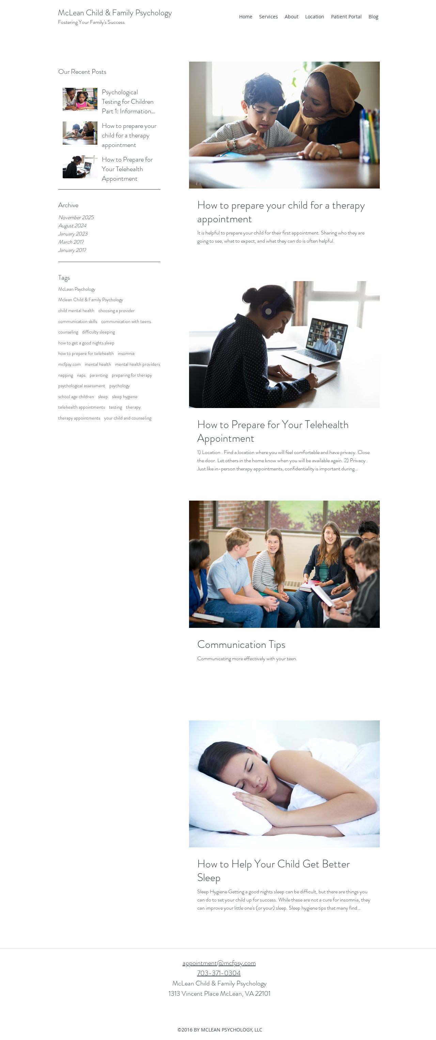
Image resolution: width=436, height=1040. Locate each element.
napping (65, 375)
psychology (119, 386)
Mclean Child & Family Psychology (90, 299)
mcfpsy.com (69, 364)
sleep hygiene (125, 396)
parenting (99, 375)
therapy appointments (79, 418)
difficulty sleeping (98, 332)
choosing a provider (116, 310)
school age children (76, 396)
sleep (103, 396)
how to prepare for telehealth (86, 353)
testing (115, 407)
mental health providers (137, 364)
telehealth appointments (81, 407)
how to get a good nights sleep (86, 343)
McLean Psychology (76, 289)
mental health (98, 364)
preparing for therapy (132, 375)
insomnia (126, 353)
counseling (68, 332)
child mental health (76, 310)
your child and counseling (127, 418)
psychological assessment (81, 386)
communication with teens (126, 321)
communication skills (77, 321)
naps (81, 375)
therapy (133, 407)
